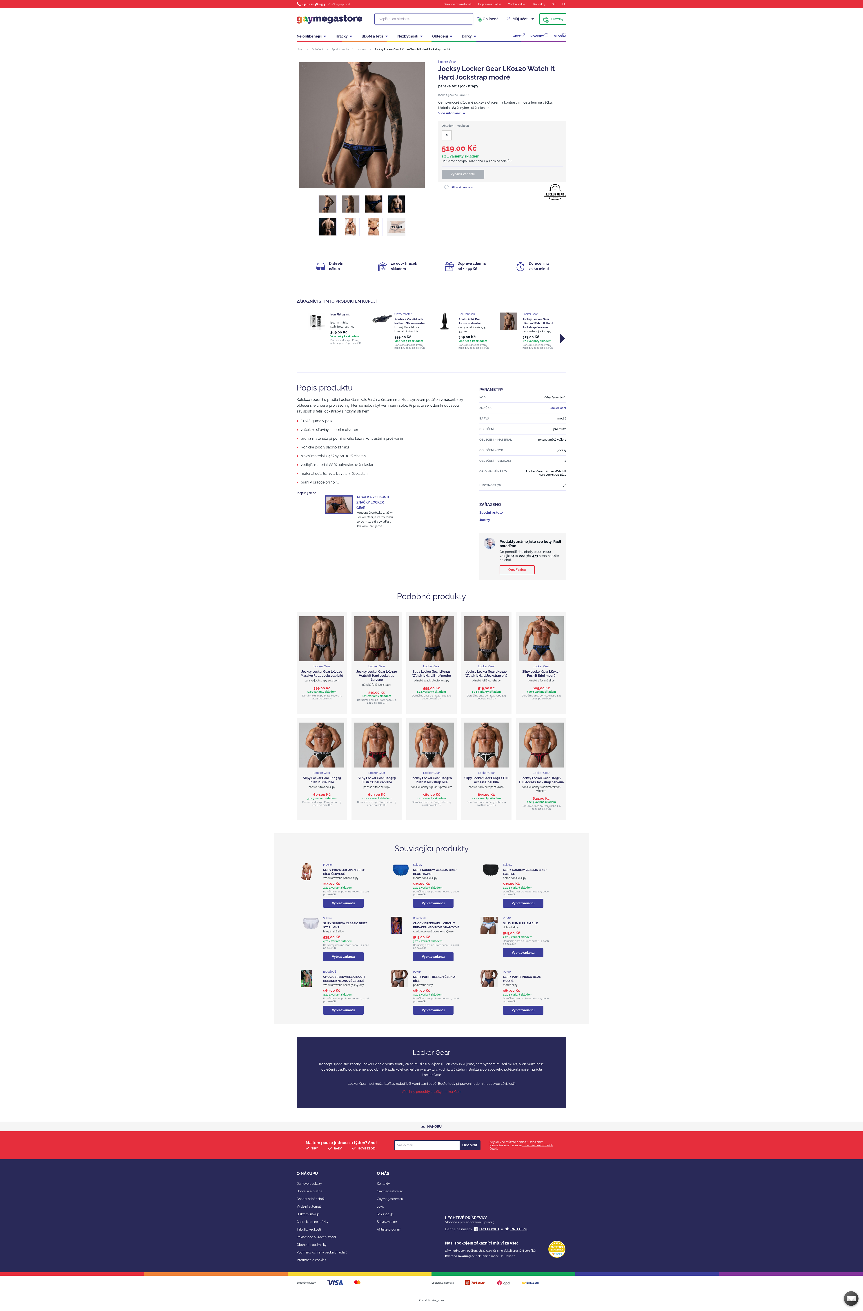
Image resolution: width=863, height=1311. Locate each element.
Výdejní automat (309, 1206)
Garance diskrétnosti (458, 4)
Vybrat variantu (343, 903)
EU (564, 4)
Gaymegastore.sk (390, 1191)
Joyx (380, 1206)
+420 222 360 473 (313, 4)
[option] (335, 329)
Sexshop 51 (385, 1214)
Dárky (467, 36)
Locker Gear (447, 62)
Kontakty (539, 4)
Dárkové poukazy (309, 1183)
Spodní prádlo (340, 49)
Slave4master (387, 1222)
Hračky (342, 36)
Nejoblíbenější (309, 36)
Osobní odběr (517, 4)
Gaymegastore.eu (390, 1199)
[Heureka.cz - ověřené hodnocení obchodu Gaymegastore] (556, 1256)
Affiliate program (389, 1229)
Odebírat (469, 1145)
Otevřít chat (517, 570)
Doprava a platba (489, 4)
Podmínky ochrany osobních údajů (322, 1252)
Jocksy (361, 49)
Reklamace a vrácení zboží (316, 1237)
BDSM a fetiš (372, 36)
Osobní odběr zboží (311, 1199)
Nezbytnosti (407, 36)
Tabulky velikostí (309, 1229)
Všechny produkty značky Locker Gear (432, 1092)
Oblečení (440, 36)
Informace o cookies (311, 1260)
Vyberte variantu (463, 174)
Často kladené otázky (312, 1222)
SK (554, 4)
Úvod (300, 49)
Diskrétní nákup (308, 1214)
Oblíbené (489, 19)
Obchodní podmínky (312, 1245)
